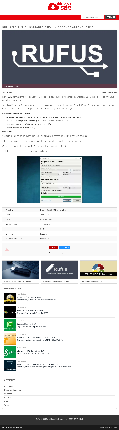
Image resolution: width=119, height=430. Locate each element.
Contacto (19, 427)
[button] (110, 17)
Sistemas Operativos (12, 390)
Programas (8, 386)
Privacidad (5, 427)
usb (115, 92)
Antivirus (7, 397)
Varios (6, 405)
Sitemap (12, 427)
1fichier (65, 247)
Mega (54, 247)
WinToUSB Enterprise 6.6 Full (91, 281)
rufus (103, 92)
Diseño (7, 401)
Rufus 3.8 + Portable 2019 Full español (17, 281)
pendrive (110, 92)
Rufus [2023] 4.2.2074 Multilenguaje (55, 281)
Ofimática (8, 394)
